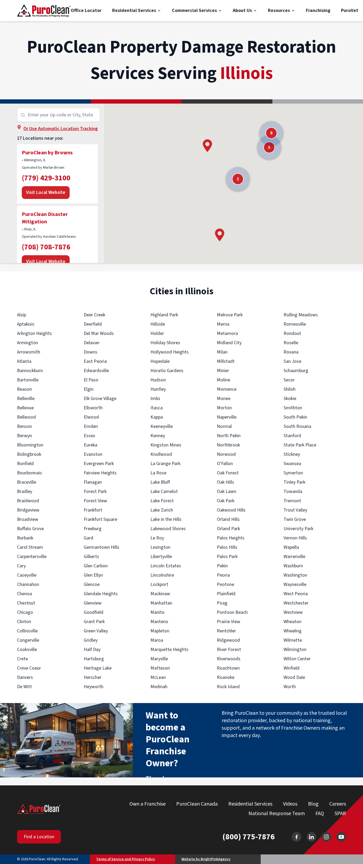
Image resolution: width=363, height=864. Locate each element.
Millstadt (226, 361)
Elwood (91, 417)
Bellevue (25, 408)
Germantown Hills (101, 547)
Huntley (158, 389)
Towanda (293, 491)
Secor (289, 380)
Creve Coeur (29, 668)
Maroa (156, 640)
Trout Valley (295, 510)
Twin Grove (295, 519)
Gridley (91, 640)
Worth (290, 686)
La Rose (158, 473)
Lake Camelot (164, 491)
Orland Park (228, 528)
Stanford (292, 435)
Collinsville (27, 631)
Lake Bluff (160, 482)
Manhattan (161, 603)
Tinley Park (294, 482)
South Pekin (295, 417)
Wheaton (292, 621)
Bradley (24, 491)
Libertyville (161, 556)
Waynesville (295, 584)
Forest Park (95, 491)
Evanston (93, 454)
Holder (157, 333)
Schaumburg (296, 370)
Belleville (26, 398)
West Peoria (296, 593)
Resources (279, 10)
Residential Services (134, 10)
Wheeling (293, 631)
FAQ (319, 813)
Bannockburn (30, 370)
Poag (222, 603)
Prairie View (228, 621)
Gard (88, 538)
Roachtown (228, 668)
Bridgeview (28, 510)
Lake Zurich (161, 510)
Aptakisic (26, 324)
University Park (298, 528)
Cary (21, 566)
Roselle (291, 342)
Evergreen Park (99, 463)
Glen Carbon (96, 566)
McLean (158, 677)
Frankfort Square (100, 519)
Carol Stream (30, 547)
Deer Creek (94, 315)
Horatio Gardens (166, 370)
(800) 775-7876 (248, 837)
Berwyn (24, 435)
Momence (227, 389)
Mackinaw (160, 593)
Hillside (157, 324)
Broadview (27, 519)
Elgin (89, 389)
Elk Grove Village (100, 398)
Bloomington (30, 445)
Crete (22, 659)
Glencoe (92, 584)
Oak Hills (225, 482)
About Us (242, 10)
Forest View (95, 500)
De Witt (24, 686)
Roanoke (225, 677)
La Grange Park (165, 463)
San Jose (292, 361)
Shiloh (290, 389)
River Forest (229, 649)
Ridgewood (228, 640)
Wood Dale (294, 677)
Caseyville (26, 575)
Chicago (25, 612)
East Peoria (95, 361)
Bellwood (26, 417)
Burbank (25, 538)
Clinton (24, 621)
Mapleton (159, 631)
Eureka (90, 445)
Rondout (292, 333)
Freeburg (93, 528)
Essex (89, 435)
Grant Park (94, 621)
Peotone (225, 584)
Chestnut (26, 603)
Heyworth (93, 686)
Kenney (157, 435)
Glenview (93, 603)
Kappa (156, 417)
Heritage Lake (98, 668)
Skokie (290, 398)
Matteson (160, 668)
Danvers (25, 677)
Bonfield (25, 463)
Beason (24, 389)
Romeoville (295, 324)
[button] (207, 145)
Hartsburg (94, 659)
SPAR (340, 813)
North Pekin (228, 435)
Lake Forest (162, 500)
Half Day (92, 649)
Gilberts (91, 556)
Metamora (227, 333)
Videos (290, 804)
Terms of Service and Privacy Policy (125, 859)
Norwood (226, 454)
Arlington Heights (34, 333)
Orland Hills (228, 519)
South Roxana (297, 426)
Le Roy (157, 538)
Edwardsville (96, 370)
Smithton (293, 408)
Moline (223, 380)
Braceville (26, 482)
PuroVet (349, 10)
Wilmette (293, 640)
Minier (223, 370)
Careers (337, 804)
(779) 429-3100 (46, 178)
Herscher (93, 677)
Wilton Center (297, 659)
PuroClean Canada (197, 804)
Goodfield (93, 612)
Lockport (159, 584)
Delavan (91, 342)
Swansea (292, 463)
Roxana (291, 352)
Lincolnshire (162, 575)
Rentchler (226, 631)
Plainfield (226, 593)
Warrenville (294, 556)
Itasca (156, 408)
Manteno (159, 621)
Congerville (28, 640)
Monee (223, 398)
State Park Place (300, 445)
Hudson (158, 380)
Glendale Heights (101, 593)
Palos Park (227, 556)
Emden (91, 426)
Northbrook (228, 445)
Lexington (160, 547)
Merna (223, 324)
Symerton (293, 473)
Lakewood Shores (168, 528)
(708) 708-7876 (46, 247)
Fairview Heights (100, 473)
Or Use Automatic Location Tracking (60, 128)
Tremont (292, 500)
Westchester (296, 603)
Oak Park (225, 500)
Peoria (223, 575)
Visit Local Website (45, 192)
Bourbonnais (29, 473)
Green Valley (96, 631)
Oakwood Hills (231, 510)
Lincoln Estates (165, 566)
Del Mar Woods (99, 333)
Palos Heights (230, 538)
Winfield (291, 668)
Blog (313, 804)
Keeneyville (161, 426)
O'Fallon (225, 463)
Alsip (21, 315)
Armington (27, 342)
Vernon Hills (295, 538)
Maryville (159, 659)
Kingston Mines (165, 445)
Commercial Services (194, 10)
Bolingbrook (29, 454)
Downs (90, 352)
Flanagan (93, 482)
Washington (295, 575)
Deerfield (93, 324)
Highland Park (164, 315)
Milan (222, 352)
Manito (157, 612)
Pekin (222, 566)
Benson (24, 426)
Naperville (227, 417)
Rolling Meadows (301, 315)
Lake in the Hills (166, 519)
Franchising (318, 10)
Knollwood (161, 454)
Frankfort (93, 510)
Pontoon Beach (232, 612)
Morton (224, 408)
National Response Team (276, 813)
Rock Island (228, 686)
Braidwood (28, 500)
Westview (293, 612)
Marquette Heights (169, 649)
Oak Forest (228, 473)
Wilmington (295, 649)
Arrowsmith (28, 352)
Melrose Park (230, 315)
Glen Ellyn (93, 575)
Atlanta (24, 361)
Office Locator (86, 10)
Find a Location (39, 836)
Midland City (229, 342)
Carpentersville (32, 556)
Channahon (28, 584)
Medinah (158, 686)
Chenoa (24, 593)
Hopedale (160, 361)
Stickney (292, 454)
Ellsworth (93, 408)
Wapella (291, 547)
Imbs (155, 398)
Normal (224, 426)
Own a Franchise (147, 804)
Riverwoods (228, 659)
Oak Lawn (226, 491)
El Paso (91, 380)
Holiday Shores (165, 342)
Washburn (293, 566)
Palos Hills (227, 547)
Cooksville (27, 649)
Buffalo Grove (30, 528)
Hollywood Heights (169, 352)
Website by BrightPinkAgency (206, 859)
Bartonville (28, 380)
